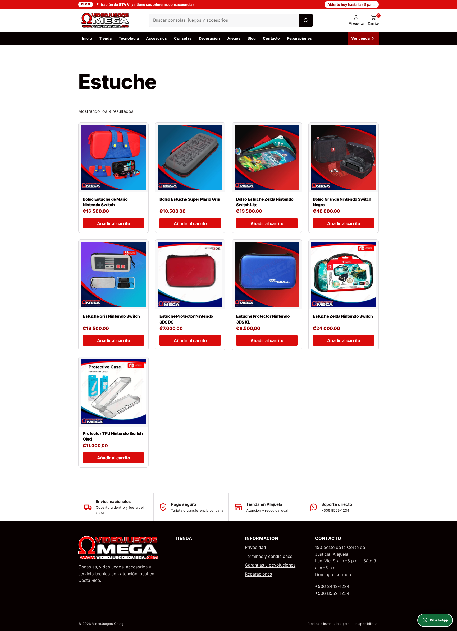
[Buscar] (306, 20)
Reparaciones (299, 38)
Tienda (105, 38)
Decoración (209, 38)
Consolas (182, 38)
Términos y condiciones (268, 556)
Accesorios (156, 38)
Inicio (87, 38)
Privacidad (255, 547)
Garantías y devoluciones (270, 565)
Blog (85, 4)
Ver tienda (360, 38)
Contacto (271, 38)
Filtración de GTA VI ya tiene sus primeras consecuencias (145, 4)
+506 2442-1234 (332, 586)
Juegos (233, 38)
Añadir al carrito (113, 223)
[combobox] (224, 20)
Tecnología (129, 38)
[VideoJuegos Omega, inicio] (108, 20)
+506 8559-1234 (332, 593)
